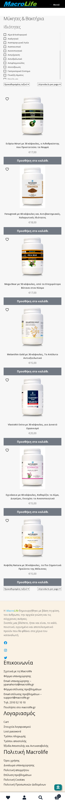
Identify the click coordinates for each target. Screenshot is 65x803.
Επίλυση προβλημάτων (18, 775)
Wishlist (8, 797)
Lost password (12, 731)
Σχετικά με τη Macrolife (18, 671)
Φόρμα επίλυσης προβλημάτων (22, 689)
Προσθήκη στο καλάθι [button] (32, 160)
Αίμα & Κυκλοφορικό (17, 34)
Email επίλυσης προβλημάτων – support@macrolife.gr (23, 695)
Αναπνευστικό (14, 46)
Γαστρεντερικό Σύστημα (19, 71)
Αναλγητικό (13, 38)
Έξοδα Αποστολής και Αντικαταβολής (26, 746)
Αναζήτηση (40, 797)
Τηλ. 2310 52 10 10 (15, 702)
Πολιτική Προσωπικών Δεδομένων (25, 784)
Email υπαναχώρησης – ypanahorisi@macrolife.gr (19, 682)
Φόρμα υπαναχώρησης (17, 676)
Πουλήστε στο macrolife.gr (20, 707)
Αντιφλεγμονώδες (16, 63)
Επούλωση (13, 79)
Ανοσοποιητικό (15, 50)
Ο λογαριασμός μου (24, 797)
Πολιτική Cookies (14, 779)
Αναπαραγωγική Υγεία (18, 42)
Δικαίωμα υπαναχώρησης (19, 765)
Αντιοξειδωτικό (15, 58)
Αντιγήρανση (14, 54)
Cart (6, 722)
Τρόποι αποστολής (15, 741)
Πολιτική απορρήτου (16, 770)
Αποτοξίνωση (14, 67)
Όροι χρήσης (12, 760)
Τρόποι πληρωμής (15, 736)
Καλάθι (54, 795)
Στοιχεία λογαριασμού (17, 726)
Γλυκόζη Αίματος (16, 75)
